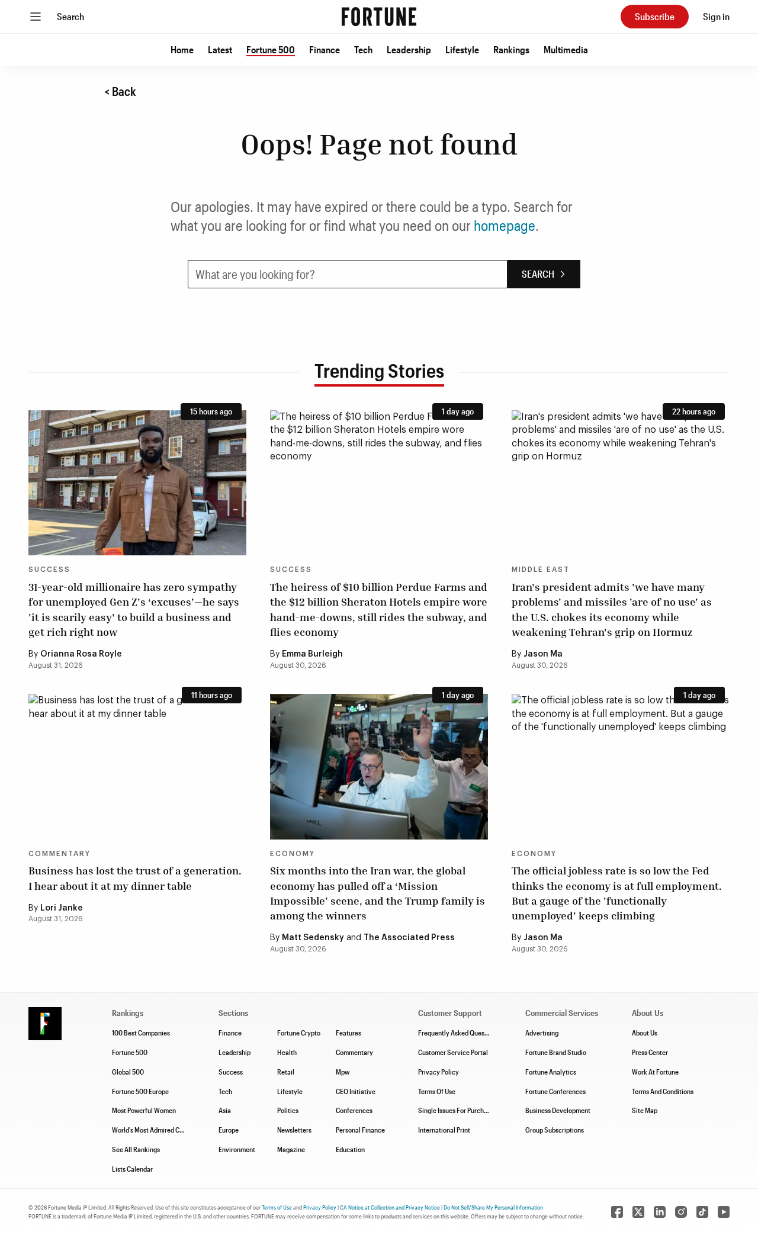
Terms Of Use (436, 1091)
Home (182, 49)
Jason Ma (543, 654)
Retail (285, 1071)
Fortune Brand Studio (555, 1052)
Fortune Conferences (555, 1091)
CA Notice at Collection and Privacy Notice (390, 1207)
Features (348, 1032)
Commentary (59, 853)
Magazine (291, 1149)
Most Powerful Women (144, 1110)
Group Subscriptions (554, 1129)
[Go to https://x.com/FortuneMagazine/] (638, 1212)
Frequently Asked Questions (458, 1032)
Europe (229, 1129)
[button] (182, 49)
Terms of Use (277, 1207)
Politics (287, 1110)
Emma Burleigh (312, 654)
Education (350, 1149)
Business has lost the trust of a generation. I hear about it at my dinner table (135, 878)
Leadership (409, 49)
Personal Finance (360, 1129)
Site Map (644, 1110)
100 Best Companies (141, 1032)
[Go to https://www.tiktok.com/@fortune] (702, 1212)
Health (287, 1052)
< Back (120, 91)
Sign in (716, 16)
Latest (220, 49)
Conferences (354, 1110)
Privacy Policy (438, 1071)
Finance (324, 49)
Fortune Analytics (550, 1071)
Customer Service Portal (453, 1052)
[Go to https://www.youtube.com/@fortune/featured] (724, 1212)
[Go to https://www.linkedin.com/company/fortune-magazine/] (660, 1212)
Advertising (541, 1032)
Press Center (650, 1052)
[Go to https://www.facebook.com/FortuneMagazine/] (617, 1212)
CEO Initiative (355, 1091)
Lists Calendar (132, 1169)
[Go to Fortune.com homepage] (379, 16)
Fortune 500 (270, 49)
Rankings (511, 49)
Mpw (342, 1071)
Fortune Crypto (298, 1032)
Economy (292, 853)
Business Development (557, 1110)
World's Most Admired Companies (159, 1129)
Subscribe (655, 16)
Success (49, 569)
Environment (237, 1149)
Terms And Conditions (662, 1091)
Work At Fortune (655, 1071)
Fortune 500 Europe (140, 1091)
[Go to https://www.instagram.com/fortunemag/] (681, 1212)
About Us (644, 1032)
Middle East (541, 569)
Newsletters (294, 1129)
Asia (225, 1110)
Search (70, 16)
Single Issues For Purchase (456, 1110)
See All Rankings (136, 1149)
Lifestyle (462, 49)
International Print (444, 1129)
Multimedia (566, 49)
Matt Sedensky (313, 938)
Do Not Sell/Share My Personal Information (493, 1207)
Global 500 (128, 1071)
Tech (363, 49)
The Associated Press (409, 938)
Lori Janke (61, 908)
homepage (504, 225)
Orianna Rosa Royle (81, 654)
